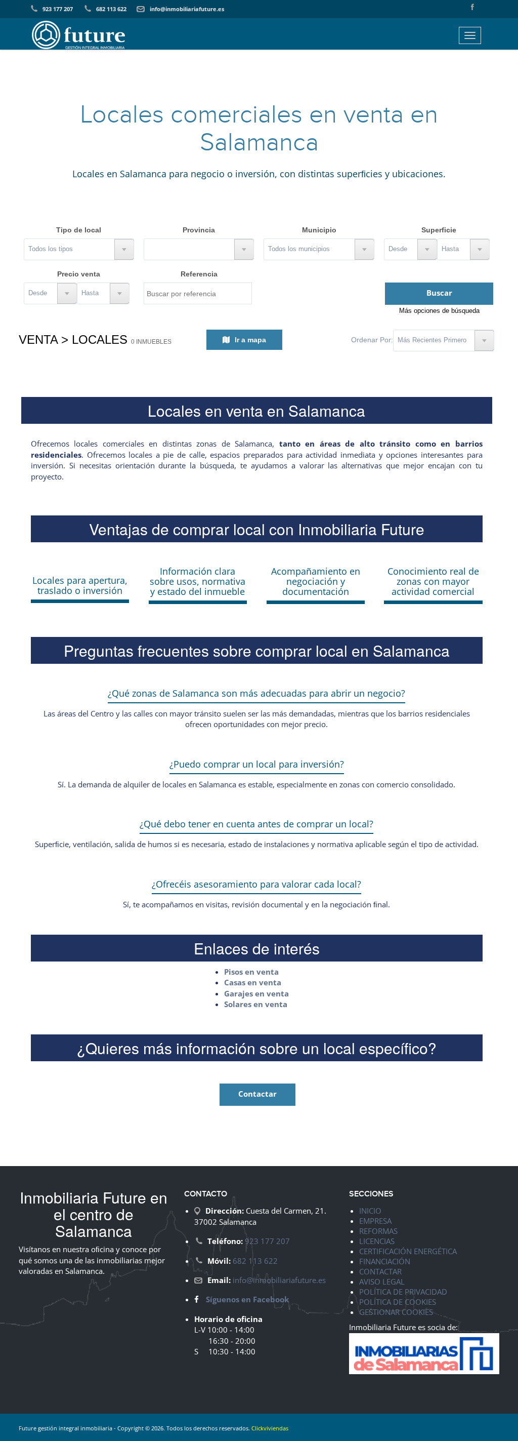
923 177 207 (57, 9)
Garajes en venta (256, 993)
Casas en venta (252, 982)
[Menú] (470, 35)
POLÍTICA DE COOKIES (397, 1302)
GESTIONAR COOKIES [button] (396, 1312)
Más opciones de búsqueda (439, 310)
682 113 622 (111, 9)
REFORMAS (378, 1231)
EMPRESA (375, 1221)
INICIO (370, 1211)
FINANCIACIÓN (384, 1261)
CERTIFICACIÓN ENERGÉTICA (408, 1251)
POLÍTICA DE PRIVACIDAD (403, 1292)
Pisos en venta (251, 972)
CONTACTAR (380, 1271)
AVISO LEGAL (382, 1281)
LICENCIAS (377, 1241)
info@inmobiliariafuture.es (187, 9)
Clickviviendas (269, 1428)
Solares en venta (255, 1004)
